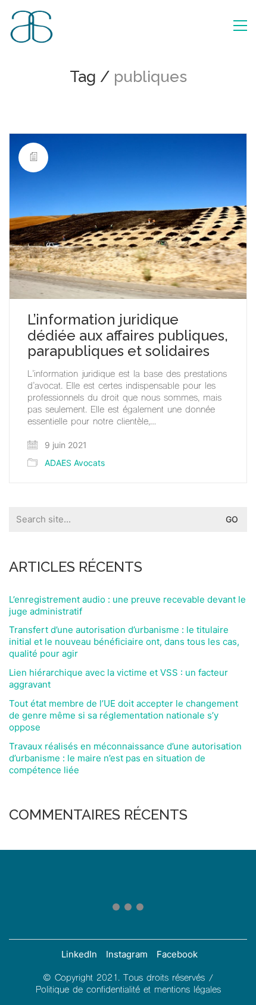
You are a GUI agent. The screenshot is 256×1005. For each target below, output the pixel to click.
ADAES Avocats (75, 463)
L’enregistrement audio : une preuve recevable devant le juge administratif (127, 605)
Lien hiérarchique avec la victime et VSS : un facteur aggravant (118, 678)
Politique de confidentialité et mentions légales (128, 990)
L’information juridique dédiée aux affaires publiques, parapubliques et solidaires (127, 335)
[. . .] (128, 909)
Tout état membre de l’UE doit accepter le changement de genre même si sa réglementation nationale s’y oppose (123, 715)
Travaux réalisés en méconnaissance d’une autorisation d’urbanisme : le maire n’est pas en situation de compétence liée (125, 758)
